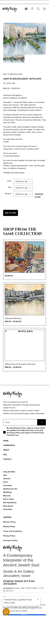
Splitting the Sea (10, 489)
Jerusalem (7, 485)
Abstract (6, 479)
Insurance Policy (10, 540)
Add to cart (10, 213)
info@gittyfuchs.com (11, 588)
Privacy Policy (9, 536)
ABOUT (6, 450)
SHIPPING (7, 517)
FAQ (5, 455)
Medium (8, 194)
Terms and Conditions (12, 531)
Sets (5, 475)
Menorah (7, 496)
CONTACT (7, 459)
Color (9, 181)
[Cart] (44, 9)
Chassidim (7, 509)
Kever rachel (8, 499)
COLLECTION (9, 472)
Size (9, 187)
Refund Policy (9, 527)
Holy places (8, 506)
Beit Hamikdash (10, 503)
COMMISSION (9, 445)
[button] (26, 8)
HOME (5, 441)
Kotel (5, 482)
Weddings (7, 492)
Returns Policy (9, 522)
